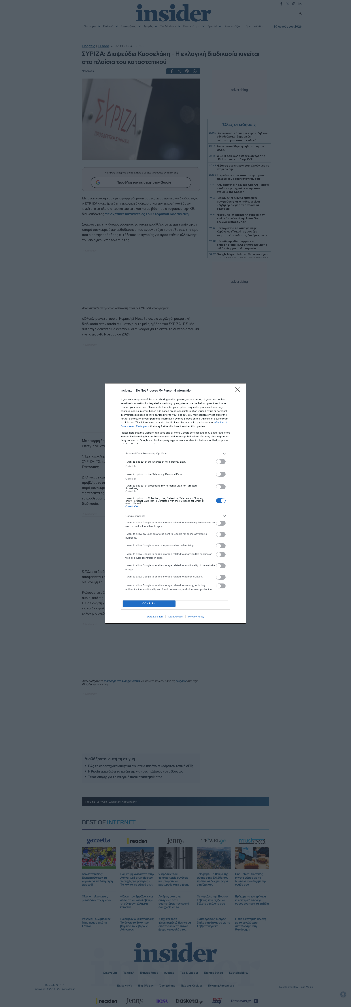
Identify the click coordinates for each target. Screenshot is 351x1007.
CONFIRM (149, 603)
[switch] (221, 461)
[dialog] (175, 503)
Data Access (175, 616)
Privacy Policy (196, 616)
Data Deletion (155, 616)
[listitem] (175, 453)
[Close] (238, 390)
